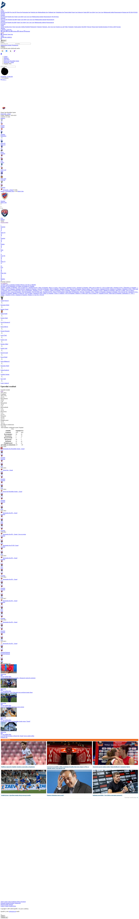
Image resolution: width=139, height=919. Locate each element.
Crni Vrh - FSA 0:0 (39, 295)
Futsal (73, 12)
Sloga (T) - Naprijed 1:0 (99, 293)
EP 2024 (131, 12)
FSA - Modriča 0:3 (105, 290)
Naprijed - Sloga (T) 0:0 (9, 290)
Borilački (27, 27)
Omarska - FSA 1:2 (61, 290)
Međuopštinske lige (43, 12)
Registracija (15, 45)
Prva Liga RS (4, 19)
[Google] (2, 51)
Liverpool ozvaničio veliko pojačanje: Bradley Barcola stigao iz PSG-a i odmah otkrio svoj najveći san (68, 767)
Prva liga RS (13, 12)
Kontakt (12, 903)
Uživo (4, 79)
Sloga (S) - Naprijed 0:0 (29, 287)
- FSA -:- (132, 293)
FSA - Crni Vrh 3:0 (83, 290)
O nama (5, 901)
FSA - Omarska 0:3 (17, 295)
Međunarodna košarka (37, 16)
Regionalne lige (26, 12)
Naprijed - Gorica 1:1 (54, 293)
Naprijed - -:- (135, 287)
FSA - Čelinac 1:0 (96, 292)
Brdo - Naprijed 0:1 (35, 293)
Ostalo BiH (86, 12)
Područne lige (34, 12)
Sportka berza (12, 906)
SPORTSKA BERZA (6, 37)
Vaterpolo (39, 27)
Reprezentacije (118, 12)
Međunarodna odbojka (40, 22)
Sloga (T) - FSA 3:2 (102, 287)
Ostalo (15, 16)
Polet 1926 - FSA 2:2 (20, 290)
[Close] (1, 914)
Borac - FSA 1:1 (91, 289)
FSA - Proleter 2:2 (27, 289)
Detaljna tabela (4, 222)
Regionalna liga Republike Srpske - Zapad (13, 448)
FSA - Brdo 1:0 (39, 287)
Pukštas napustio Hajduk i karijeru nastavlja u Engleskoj (18, 767)
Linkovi (3, 906)
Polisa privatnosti (21, 901)
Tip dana (118, 27)
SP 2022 (135, 12)
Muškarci (6, 58)
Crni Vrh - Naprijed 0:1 (129, 292)
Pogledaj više (4, 737)
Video (66, 27)
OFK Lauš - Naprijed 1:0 (43, 292)
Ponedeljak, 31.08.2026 (7, 76)
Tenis (13, 27)
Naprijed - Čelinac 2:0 (50, 290)
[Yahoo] (14, 51)
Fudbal (4, 31)
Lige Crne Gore (99, 12)
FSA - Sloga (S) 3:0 (71, 289)
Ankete (7, 906)
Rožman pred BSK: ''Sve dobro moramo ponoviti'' (108, 795)
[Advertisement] (69, 93)
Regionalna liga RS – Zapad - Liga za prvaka (14, 534)
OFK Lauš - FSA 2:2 (87, 293)
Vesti (2, 9)
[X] (10, 51)
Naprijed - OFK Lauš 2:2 (90, 287)
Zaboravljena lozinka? (6, 45)
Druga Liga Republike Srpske (11, 61)
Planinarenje (33, 27)
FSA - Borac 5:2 (44, 293)
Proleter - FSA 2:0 (118, 292)
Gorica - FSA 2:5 (58, 287)
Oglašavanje (17, 903)
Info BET (84, 27)
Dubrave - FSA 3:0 (65, 293)
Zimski (2, 27)
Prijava (4, 40)
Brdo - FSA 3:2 (127, 290)
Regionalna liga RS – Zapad (10, 513)
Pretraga (11, 904)
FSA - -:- (42, 290)
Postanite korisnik (5, 903)
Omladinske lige (60, 12)
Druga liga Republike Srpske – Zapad (12, 491)
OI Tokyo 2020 (112, 27)
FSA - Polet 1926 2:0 (111, 293)
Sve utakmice (4, 283)
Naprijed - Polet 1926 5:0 (66, 292)
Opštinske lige (51, 12)
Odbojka (21, 31)
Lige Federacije (79, 12)
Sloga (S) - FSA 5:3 (24, 293)
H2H (2, 391)
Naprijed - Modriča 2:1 (13, 293)
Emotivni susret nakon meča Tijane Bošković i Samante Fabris (111, 767)
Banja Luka (21, 191)
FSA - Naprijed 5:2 (68, 287)
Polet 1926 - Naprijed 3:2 (113, 287)
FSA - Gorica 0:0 (11, 292)
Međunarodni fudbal (109, 12)
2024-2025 (6, 59)
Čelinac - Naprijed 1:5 (6, 295)
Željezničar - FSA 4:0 (79, 292)
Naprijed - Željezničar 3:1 (123, 293)
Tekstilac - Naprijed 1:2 (94, 290)
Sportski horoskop (103, 27)
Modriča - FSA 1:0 (18, 287)
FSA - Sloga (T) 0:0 (55, 292)
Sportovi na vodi (60, 27)
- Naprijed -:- (88, 292)
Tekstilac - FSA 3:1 (49, 289)
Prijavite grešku (5, 904)
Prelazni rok (125, 12)
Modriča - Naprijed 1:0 (60, 289)
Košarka (14, 31)
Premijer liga (10, 16)
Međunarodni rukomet (40, 19)
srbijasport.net (12, 911)
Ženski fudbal (67, 12)
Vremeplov (71, 27)
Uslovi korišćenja (12, 901)
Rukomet (27, 31)
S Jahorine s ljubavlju (6, 29)
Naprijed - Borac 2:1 (48, 287)
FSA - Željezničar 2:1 (126, 287)
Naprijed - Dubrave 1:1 (76, 293)
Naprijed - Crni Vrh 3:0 (38, 289)
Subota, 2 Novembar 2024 (7, 191)
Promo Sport (95, 27)
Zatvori (3, 915)
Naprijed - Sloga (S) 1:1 (116, 290)
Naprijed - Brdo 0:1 (82, 289)
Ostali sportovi (77, 27)
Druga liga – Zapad (9, 62)
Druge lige (19, 12)
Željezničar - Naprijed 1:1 (33, 290)
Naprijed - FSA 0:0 (21, 292)
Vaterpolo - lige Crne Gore (49, 27)
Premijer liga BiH (5, 12)
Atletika (23, 27)
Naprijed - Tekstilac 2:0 (7, 287)
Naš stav (89, 27)
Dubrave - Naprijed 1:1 (123, 289)
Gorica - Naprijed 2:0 (101, 289)
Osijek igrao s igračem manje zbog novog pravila (16, 795)
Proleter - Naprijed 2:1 (72, 290)
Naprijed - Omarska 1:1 (107, 292)
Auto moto (18, 27)
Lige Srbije (92, 12)
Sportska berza (8, 27)
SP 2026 (3, 13)
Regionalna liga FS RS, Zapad (10, 545)
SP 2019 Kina (55, 16)
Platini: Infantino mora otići (55, 795)
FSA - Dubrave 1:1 (112, 289)
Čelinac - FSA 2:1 (5, 289)
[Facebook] (6, 51)
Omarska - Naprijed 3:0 (16, 289)
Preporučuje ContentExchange (130, 797)
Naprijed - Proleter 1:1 (28, 295)
